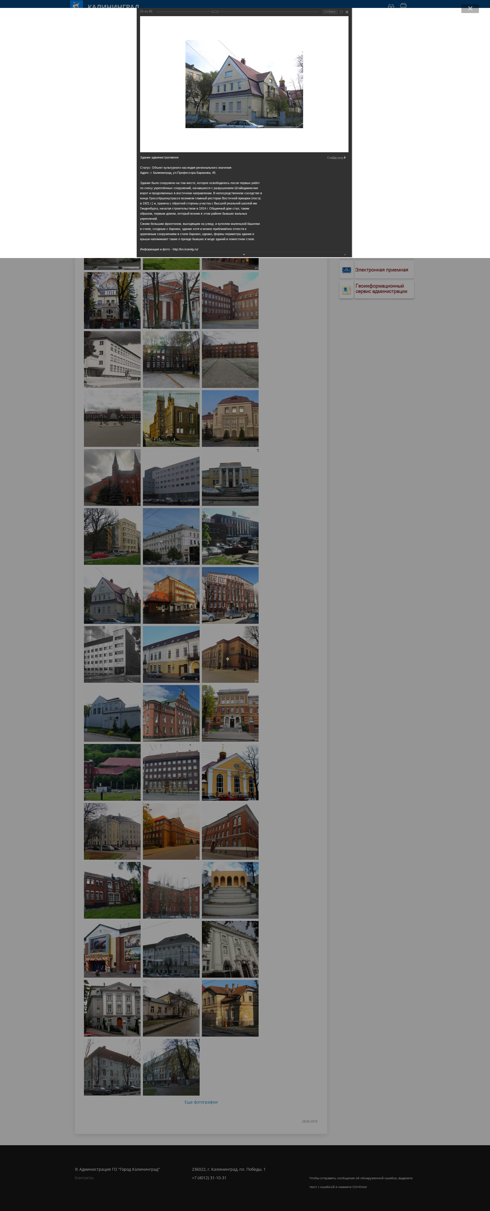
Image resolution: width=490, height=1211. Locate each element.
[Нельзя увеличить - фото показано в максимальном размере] (341, 12)
